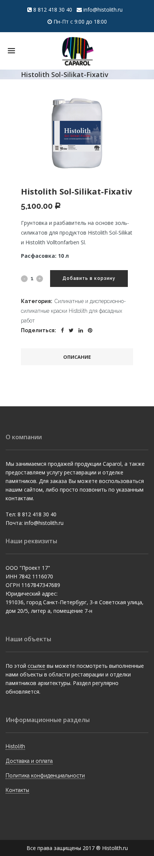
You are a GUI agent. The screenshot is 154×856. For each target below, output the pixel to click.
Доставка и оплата (29, 761)
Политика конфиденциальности (45, 776)
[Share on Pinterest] (90, 330)
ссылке (36, 665)
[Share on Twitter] (71, 330)
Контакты (17, 790)
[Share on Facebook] (62, 330)
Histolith (15, 746)
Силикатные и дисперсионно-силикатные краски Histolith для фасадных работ (73, 311)
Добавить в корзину (89, 278)
